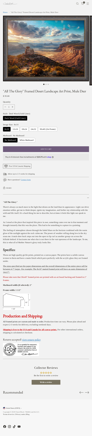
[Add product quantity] (12, 107)
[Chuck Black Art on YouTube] (18, 426)
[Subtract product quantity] (5, 107)
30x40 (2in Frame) (48, 129)
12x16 (15, 129)
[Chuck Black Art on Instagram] (9, 426)
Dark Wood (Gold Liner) (15, 118)
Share (9, 188)
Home (5, 12)
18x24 (24, 129)
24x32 (33, 129)
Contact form (26, 180)
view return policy (31, 339)
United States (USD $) (13, 408)
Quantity (7, 102)
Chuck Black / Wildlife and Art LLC (27, 412)
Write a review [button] (46, 382)
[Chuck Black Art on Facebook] (4, 426)
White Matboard (27, 140)
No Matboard (10, 140)
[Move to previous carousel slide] (81, 393)
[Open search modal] (77, 3)
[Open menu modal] (87, 3)
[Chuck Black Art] (10, 3)
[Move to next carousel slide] (87, 392)
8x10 (7, 129)
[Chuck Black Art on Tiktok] (14, 426)
